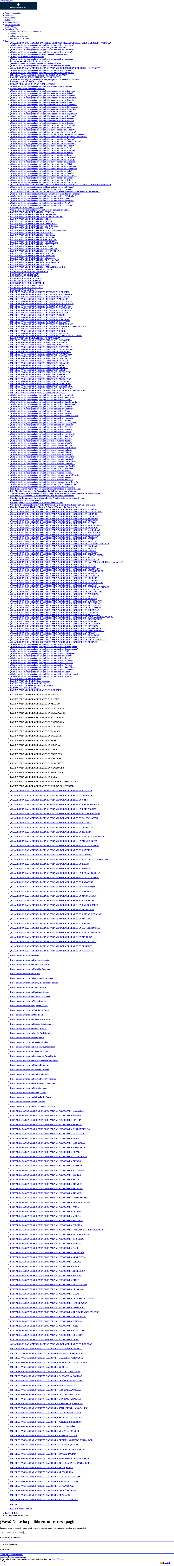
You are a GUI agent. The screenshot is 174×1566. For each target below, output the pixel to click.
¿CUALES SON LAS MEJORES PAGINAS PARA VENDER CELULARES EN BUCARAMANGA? (55, 813)
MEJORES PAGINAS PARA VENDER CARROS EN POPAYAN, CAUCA (43, 1436)
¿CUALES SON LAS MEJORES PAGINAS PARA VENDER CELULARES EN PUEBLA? (51, 868)
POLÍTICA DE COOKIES (21, 38)
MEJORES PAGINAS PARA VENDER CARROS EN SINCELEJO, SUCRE (44, 1445)
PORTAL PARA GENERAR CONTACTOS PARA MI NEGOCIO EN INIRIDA (45, 1175)
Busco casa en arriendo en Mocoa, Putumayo (29, 1065)
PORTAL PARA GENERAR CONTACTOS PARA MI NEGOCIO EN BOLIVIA (46, 1275)
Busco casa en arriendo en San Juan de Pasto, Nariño (33, 1056)
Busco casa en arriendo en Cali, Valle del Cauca (30, 1097)
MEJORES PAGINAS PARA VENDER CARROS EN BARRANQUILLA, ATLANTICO (49, 1362)
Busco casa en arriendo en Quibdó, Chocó (28, 1015)
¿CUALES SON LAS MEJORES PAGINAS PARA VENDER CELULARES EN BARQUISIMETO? (54, 905)
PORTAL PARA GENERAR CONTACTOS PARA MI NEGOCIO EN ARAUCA (46, 1124)
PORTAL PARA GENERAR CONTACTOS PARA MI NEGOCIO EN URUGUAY (46, 1289)
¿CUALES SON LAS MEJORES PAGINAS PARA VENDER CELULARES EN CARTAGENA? (53, 809)
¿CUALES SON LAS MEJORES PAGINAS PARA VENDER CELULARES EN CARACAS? (51, 891)
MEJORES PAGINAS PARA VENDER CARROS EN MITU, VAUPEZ (42, 1486)
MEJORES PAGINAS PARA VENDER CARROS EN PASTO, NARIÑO (42, 1426)
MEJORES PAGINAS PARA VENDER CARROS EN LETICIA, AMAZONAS (45, 1371)
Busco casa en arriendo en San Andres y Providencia (33, 1079)
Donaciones (10, 18)
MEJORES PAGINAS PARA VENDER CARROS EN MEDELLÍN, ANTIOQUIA (46, 1358)
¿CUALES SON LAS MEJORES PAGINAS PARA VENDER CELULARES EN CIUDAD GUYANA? (55, 914)
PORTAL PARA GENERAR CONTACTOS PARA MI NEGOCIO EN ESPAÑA (45, 1262)
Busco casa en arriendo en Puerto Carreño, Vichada (32, 1106)
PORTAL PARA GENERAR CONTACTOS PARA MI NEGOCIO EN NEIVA (44, 1179)
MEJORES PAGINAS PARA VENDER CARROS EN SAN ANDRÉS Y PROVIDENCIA (49, 1458)
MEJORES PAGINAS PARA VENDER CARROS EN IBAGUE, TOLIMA (43, 1454)
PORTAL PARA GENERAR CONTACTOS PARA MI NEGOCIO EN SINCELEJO (47, 1239)
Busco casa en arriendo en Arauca (25, 974)
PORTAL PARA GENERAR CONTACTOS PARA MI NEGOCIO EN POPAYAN (46, 1166)
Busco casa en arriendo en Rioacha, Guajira (29, 1042)
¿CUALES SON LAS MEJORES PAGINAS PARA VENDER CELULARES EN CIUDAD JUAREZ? (55, 873)
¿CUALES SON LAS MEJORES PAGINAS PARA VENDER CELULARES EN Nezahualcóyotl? (53, 887)
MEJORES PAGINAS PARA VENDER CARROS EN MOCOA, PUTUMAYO (45, 1477)
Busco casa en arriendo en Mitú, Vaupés (27, 1102)
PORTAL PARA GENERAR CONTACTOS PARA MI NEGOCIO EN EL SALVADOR (48, 1285)
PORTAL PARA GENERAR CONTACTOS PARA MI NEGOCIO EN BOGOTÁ (46, 1115)
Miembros (9, 15)
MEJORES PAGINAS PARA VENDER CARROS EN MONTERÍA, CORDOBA (46, 1349)
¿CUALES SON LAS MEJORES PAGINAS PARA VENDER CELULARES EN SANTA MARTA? (54, 818)
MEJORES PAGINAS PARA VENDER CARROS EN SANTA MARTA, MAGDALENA (49, 1408)
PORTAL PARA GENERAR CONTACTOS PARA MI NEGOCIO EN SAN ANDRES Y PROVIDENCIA (56, 1230)
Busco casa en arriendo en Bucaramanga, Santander (33, 1083)
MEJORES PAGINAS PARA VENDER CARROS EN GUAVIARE (40, 1495)
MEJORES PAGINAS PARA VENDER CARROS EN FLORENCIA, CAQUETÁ (46, 1403)
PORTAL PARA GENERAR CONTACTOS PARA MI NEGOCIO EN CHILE (44, 1280)
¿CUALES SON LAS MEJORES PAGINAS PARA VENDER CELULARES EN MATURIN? (51, 919)
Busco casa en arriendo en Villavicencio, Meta (30, 1051)
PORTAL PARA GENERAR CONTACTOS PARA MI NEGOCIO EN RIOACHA (46, 1184)
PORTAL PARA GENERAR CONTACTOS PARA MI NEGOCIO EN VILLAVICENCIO (50, 1202)
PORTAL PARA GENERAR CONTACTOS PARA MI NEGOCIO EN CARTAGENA (48, 1134)
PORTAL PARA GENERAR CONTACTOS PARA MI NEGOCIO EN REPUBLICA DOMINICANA (54, 1312)
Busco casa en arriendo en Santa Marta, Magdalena (32, 1047)
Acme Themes (58, 1559)
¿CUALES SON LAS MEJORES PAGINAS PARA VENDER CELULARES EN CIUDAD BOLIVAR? (55, 932)
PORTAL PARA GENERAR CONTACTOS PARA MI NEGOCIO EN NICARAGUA (48, 1317)
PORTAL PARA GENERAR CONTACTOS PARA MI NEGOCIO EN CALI (44, 1248)
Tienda (13, 34)
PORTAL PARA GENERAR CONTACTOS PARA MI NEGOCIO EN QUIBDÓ (45, 1161)
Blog (7, 41)
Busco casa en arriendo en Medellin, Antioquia (30, 969)
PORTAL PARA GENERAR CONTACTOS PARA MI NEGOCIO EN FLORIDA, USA (48, 1303)
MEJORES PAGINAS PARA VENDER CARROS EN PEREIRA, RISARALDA (46, 1422)
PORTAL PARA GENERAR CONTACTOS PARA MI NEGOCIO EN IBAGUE (45, 1243)
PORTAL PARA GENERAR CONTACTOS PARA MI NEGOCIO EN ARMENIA (46, 1221)
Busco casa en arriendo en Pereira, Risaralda (29, 1074)
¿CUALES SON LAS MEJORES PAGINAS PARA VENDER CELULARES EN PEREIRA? (51, 832)
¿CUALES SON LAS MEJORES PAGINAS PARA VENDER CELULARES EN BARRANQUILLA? (55, 804)
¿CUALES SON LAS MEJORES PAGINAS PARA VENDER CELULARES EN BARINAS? (51, 923)
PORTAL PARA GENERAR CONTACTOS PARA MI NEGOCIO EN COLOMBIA (47, 1253)
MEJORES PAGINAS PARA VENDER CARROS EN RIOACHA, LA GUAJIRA (46, 1417)
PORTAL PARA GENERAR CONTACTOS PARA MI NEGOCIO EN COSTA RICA (47, 1307)
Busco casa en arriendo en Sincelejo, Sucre (28, 1088)
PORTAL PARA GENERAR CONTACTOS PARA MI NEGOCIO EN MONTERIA (47, 1170)
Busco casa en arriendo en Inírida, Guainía (28, 1028)
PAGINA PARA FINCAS (21, 1509)
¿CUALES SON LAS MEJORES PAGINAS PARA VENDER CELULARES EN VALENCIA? (52, 900)
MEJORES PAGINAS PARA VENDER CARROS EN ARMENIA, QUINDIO (44, 1431)
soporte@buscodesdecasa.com (13, 1557)
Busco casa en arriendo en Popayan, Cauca (29, 1006)
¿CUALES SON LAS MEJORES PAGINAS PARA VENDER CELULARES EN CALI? (49, 800)
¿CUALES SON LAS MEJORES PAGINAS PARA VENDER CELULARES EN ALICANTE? (52, 951)
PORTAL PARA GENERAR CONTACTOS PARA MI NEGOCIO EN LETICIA (45, 1120)
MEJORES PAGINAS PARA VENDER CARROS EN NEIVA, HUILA (41, 1468)
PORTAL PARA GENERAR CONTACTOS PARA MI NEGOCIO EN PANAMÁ (46, 1321)
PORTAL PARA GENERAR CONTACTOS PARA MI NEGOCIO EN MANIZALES (47, 1143)
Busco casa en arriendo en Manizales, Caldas (29, 992)
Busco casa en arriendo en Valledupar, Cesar (29, 1010)
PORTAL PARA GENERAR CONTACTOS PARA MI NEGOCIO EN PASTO (44, 1207)
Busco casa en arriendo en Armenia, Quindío (29, 1070)
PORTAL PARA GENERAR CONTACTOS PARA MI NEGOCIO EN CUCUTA (46, 1211)
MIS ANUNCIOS (12, 25)
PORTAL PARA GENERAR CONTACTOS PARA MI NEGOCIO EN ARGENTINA (47, 1271)
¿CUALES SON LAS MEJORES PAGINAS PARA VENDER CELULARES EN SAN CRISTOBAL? (55, 928)
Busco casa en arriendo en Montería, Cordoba (30, 1019)
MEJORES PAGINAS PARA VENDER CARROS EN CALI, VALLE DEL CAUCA (47, 1449)
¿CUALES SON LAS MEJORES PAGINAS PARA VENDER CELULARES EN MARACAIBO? (53, 896)
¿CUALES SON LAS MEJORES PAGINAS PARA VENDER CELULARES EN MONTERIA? (52, 827)
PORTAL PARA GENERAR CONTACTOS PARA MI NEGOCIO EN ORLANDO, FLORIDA (52, 1298)
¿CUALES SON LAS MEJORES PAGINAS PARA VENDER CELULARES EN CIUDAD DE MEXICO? (57, 836)
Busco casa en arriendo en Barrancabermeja (29, 960)
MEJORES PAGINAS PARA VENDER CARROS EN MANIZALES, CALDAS (45, 1390)
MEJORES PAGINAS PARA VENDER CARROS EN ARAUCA (39, 1367)
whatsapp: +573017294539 (11, 1555)
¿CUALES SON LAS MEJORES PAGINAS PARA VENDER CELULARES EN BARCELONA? (53, 942)
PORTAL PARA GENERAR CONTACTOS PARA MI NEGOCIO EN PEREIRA (46, 1225)
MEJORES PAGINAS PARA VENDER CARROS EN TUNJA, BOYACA (43, 1385)
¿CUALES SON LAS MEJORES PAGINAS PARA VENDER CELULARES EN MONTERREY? (53, 841)
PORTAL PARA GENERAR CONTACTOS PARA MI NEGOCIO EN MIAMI (44, 1294)
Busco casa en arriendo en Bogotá (24, 955)
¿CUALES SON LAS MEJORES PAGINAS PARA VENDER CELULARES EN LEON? (49, 864)
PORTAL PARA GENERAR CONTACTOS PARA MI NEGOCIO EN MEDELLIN (47, 1111)
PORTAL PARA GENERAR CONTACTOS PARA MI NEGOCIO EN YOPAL (45, 1152)
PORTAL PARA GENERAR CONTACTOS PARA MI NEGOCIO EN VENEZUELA (48, 1257)
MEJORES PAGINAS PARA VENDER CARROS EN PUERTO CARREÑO (44, 1500)
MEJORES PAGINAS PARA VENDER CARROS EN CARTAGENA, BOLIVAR (46, 1376)
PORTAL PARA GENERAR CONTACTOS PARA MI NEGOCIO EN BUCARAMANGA (50, 1234)
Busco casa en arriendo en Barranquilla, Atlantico (31, 978)
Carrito (13, 1504)
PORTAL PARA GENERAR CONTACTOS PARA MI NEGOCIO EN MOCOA (45, 1216)
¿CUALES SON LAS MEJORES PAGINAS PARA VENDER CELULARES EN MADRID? (51, 937)
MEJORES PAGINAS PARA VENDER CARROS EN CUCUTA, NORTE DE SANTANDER (51, 1440)
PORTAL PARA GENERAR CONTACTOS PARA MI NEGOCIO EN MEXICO (45, 1266)
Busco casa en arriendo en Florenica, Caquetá (30, 996)
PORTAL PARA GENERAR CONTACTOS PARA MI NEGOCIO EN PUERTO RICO (48, 1330)
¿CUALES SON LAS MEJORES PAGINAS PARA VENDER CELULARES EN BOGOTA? (51, 791)
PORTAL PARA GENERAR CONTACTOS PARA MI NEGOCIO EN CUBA (44, 1339)
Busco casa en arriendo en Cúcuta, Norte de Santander (34, 1060)
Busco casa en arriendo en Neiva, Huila (27, 1038)
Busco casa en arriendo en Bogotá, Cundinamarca (31, 1024)
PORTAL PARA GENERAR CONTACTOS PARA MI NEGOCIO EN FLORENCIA (47, 1147)
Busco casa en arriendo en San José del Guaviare (31, 1033)
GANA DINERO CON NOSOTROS (25, 31)
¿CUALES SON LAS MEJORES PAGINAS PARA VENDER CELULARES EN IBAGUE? (50, 823)
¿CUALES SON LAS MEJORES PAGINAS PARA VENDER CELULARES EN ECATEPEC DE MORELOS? (59, 859)
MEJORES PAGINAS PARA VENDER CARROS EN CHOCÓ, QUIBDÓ (43, 1490)
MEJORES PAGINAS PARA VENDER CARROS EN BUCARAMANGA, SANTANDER (50, 1463)
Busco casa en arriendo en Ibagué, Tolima (28, 1092)
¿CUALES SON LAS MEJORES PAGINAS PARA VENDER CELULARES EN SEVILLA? (51, 946)
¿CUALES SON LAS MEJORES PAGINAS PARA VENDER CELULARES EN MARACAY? (52, 910)
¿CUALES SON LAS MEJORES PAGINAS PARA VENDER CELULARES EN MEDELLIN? (52, 795)
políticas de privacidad (19, 36)
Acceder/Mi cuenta (12, 22)
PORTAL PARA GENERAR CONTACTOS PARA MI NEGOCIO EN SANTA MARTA (49, 1198)
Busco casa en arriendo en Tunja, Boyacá (28, 987)
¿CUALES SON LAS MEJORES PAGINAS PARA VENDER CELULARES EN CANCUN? (51, 850)
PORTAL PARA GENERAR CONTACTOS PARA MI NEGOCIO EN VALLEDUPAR (48, 1157)
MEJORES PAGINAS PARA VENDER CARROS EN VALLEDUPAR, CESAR (45, 1413)
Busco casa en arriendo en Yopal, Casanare (28, 1001)
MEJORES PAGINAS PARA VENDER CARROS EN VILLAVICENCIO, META (46, 1381)
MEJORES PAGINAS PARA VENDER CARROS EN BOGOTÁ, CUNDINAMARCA (48, 1353)
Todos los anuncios (13, 13)
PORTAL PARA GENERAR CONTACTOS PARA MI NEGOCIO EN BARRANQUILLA (50, 1129)
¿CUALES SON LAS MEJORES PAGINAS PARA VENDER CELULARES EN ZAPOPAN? (51, 882)
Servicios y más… (12, 29)
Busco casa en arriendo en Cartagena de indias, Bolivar (34, 983)
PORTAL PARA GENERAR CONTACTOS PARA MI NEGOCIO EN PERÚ (44, 1326)
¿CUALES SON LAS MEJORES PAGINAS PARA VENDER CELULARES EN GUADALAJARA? (54, 845)
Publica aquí (10, 20)
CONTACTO (10, 27)
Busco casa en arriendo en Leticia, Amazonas (29, 964)
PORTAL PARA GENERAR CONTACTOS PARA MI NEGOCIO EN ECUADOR (46, 1335)
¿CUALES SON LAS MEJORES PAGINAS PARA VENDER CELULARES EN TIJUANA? (51, 855)
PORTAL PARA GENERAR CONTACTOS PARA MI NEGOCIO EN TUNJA (45, 1138)
